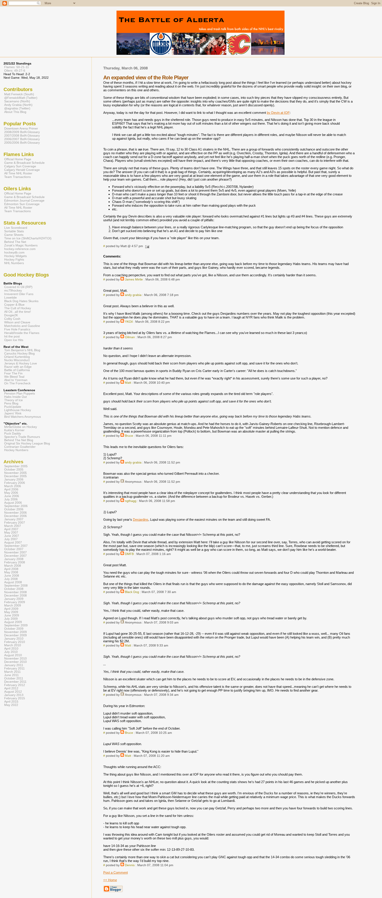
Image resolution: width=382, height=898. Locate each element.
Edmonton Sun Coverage (22, 204)
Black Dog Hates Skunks (21, 301)
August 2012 (13, 691)
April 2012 (11, 688)
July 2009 (11, 618)
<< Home (110, 880)
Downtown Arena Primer (21, 128)
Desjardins (140, 519)
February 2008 (14, 562)
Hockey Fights (14, 259)
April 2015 (11, 701)
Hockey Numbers (16, 450)
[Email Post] (146, 246)
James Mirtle (134, 279)
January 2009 (13, 599)
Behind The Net (15, 242)
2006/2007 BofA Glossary (22, 139)
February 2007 (14, 522)
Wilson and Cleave (17, 322)
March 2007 (12, 526)
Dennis (130, 865)
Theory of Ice (13, 400)
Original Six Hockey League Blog (27, 443)
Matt (128, 382)
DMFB (129, 554)
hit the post (12, 336)
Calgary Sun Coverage (20, 166)
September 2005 (16, 466)
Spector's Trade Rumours (22, 437)
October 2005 (13, 469)
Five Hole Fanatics (17, 329)
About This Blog (15, 112)
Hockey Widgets (15, 256)
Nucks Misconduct (17, 360)
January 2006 (13, 479)
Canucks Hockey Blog (19, 353)
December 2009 (15, 635)
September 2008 (16, 585)
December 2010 (15, 661)
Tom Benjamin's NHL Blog (22, 350)
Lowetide (10, 297)
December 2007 (15, 555)
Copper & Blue (14, 304)
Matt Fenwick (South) (19, 94)
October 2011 (13, 678)
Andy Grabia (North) (18, 105)
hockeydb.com (14, 252)
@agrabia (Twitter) (17, 108)
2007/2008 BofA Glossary (22, 135)
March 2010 (12, 645)
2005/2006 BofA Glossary (22, 142)
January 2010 (13, 638)
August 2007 (13, 542)
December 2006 (15, 516)
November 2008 (15, 592)
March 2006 (12, 486)
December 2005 (15, 476)
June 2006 (11, 496)
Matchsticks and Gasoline (22, 326)
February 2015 (14, 698)
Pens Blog (11, 403)
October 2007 (13, 549)
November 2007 (15, 552)
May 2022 (11, 705)
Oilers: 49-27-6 (14, 70)
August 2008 (13, 582)
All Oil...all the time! (17, 311)
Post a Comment (115, 872)
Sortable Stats (14, 231)
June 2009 (11, 615)
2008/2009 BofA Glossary (22, 132)
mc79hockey (13, 290)
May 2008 (11, 572)
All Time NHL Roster (18, 173)
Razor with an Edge (18, 366)
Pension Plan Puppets (19, 393)
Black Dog (132, 592)
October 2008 (13, 589)
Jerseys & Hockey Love (20, 363)
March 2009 (12, 605)
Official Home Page (17, 159)
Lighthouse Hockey (17, 410)
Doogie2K (11, 315)
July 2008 (11, 579)
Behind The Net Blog (18, 440)
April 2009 (11, 608)
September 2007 (16, 545)
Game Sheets (13, 234)
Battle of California (17, 370)
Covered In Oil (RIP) (18, 287)
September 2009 (16, 625)
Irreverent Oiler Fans (18, 294)
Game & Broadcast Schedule (24, 162)
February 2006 (14, 482)
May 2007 (11, 532)
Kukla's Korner (14, 430)
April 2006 (11, 489)
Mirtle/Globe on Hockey (20, 427)
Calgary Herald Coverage (22, 170)
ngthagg (130, 501)
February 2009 (14, 602)
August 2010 (13, 655)
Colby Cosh (12, 318)
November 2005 (15, 473)
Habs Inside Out (15, 396)
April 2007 (11, 529)
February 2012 (14, 685)
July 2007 (11, 539)
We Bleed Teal (14, 376)
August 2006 (13, 502)
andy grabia (133, 295)
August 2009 (13, 622)
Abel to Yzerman (15, 380)
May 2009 (11, 612)
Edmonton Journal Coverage (24, 200)
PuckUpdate (12, 406)
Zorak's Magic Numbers (21, 245)
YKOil (129, 321)
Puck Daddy (12, 433)
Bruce (129, 435)
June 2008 (11, 575)
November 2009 (15, 632)
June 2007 (11, 536)
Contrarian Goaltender (20, 446)
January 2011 (13, 665)
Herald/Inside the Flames (21, 333)
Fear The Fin (13, 373)
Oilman (130, 337)
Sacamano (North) (17, 101)
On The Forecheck (17, 383)
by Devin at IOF (278, 112)
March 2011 (12, 671)
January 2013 (13, 695)
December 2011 (15, 681)
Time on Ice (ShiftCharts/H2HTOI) (28, 238)
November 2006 (15, 512)
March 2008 (12, 565)
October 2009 (13, 628)
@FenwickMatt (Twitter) (20, 97)
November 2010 (15, 658)
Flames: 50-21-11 (16, 67)
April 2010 (11, 648)
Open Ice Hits (13, 340)
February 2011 (14, 668)
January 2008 (13, 559)
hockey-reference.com (20, 249)
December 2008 (15, 595)
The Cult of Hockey (17, 308)
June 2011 (11, 675)
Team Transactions (17, 177)
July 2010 (11, 652)
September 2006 (16, 506)
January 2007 (13, 519)
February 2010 (14, 642)
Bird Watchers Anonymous (22, 416)
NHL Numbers (14, 263)
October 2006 (13, 509)
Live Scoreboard (15, 227)
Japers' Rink (12, 413)
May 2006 (11, 492)
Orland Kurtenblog (17, 356)
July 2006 (11, 499)
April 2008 (11, 569)
